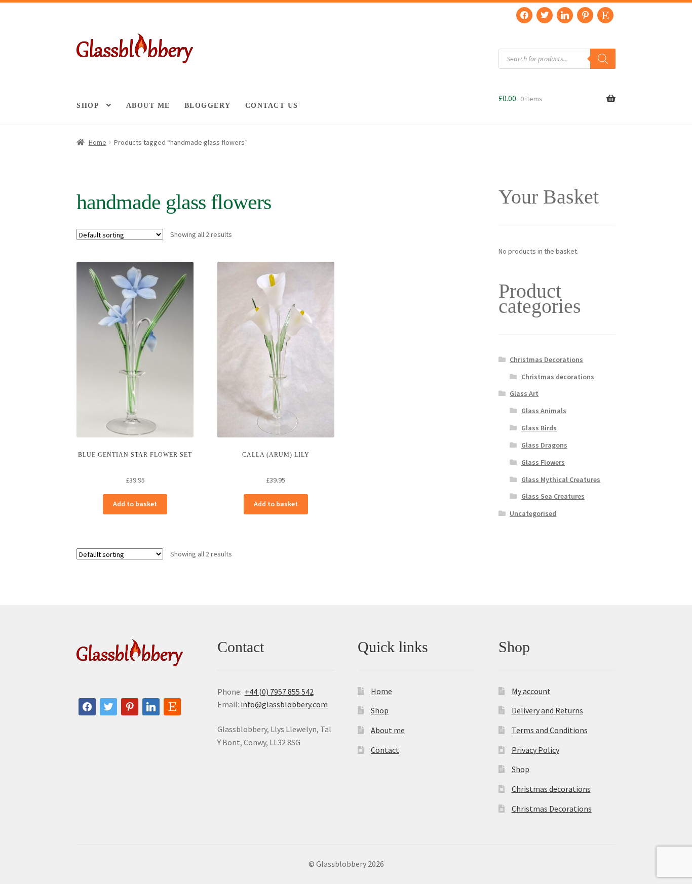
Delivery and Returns (547, 710)
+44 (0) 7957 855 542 (279, 692)
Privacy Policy (535, 750)
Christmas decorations (557, 376)
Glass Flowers (543, 462)
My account (531, 691)
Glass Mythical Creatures (560, 479)
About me (148, 105)
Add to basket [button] (135, 503)
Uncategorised (533, 513)
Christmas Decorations (546, 359)
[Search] (603, 59)
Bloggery (207, 105)
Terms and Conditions (550, 730)
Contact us (271, 105)
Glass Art (524, 393)
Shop (87, 105)
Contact (385, 750)
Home (97, 142)
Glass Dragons (544, 445)
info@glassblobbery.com (284, 704)
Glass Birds (539, 427)
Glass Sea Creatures (553, 496)
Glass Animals (543, 410)
